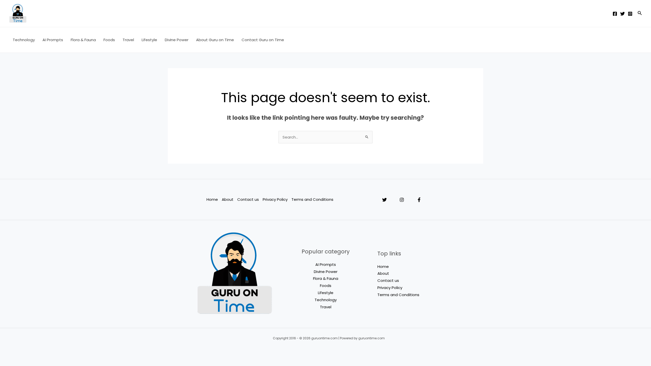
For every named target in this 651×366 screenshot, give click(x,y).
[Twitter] (622, 13)
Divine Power (176, 39)
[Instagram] (630, 13)
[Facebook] (615, 13)
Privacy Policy (275, 199)
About (227, 199)
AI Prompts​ (52, 39)
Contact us (248, 199)
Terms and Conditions (312, 199)
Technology (24, 39)
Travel (128, 39)
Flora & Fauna (83, 39)
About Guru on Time (215, 39)
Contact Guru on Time (263, 39)
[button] (640, 13)
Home (212, 199)
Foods (109, 39)
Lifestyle (149, 39)
